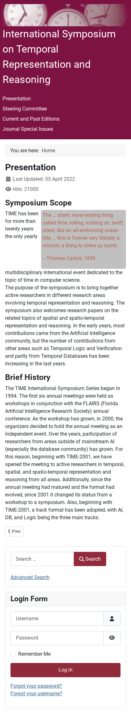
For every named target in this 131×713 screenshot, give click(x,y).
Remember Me (34, 654)
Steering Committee (25, 109)
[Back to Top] (120, 701)
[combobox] (42, 559)
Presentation (17, 99)
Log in (65, 670)
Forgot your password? (36, 686)
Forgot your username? (36, 694)
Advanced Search (30, 577)
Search (93, 559)
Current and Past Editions (31, 119)
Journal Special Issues (28, 129)
